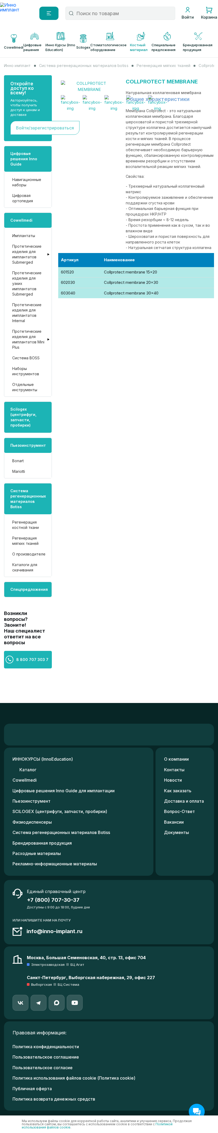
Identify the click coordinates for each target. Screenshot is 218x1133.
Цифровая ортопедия (22, 198)
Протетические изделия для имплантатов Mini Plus (28, 339)
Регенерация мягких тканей (25, 541)
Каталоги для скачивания (24, 567)
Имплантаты (23, 235)
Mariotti (18, 471)
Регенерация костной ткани (25, 525)
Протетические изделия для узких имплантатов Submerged (26, 283)
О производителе (28, 554)
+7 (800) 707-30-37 (53, 900)
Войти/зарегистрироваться (45, 127)
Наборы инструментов (25, 371)
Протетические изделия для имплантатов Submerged (26, 254)
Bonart (18, 460)
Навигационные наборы (26, 182)
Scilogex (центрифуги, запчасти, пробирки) (23, 417)
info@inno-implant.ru (54, 931)
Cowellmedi (21, 220)
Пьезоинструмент (28, 445)
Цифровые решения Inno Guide (23, 158)
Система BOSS (26, 358)
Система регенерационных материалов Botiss (28, 498)
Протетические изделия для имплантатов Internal (26, 312)
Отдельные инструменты (24, 387)
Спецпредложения (29, 589)
